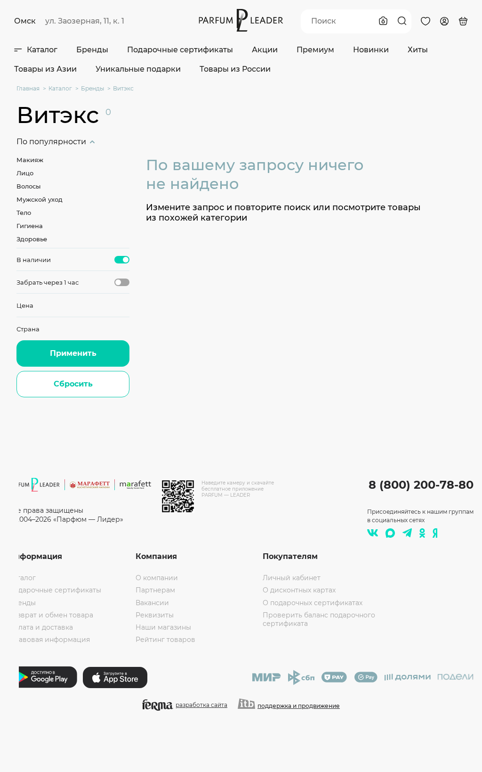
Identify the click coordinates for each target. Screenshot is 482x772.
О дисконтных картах (299, 590)
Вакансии (152, 603)
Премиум (315, 49)
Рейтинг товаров (165, 639)
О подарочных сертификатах (312, 603)
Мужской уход (39, 199)
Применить (73, 353)
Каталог (42, 49)
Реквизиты (155, 615)
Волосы (28, 186)
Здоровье (31, 239)
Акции (265, 49)
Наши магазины (163, 627)
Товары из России (235, 69)
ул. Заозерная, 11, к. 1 (84, 20)
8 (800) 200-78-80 (421, 485)
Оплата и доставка (40, 627)
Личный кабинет (292, 578)
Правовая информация (49, 639)
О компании (157, 578)
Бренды (92, 49)
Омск (25, 20)
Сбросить (73, 383)
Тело (23, 212)
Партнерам (155, 590)
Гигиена (29, 226)
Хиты (418, 49)
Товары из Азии (45, 69)
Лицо (24, 173)
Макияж (29, 160)
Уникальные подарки (138, 69)
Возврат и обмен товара (50, 615)
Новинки (371, 49)
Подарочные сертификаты (180, 49)
